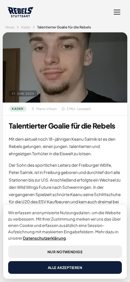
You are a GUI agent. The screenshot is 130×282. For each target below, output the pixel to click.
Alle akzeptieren (65, 267)
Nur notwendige (65, 252)
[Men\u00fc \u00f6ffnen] (117, 12)
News (10, 27)
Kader (26, 27)
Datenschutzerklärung (44, 238)
